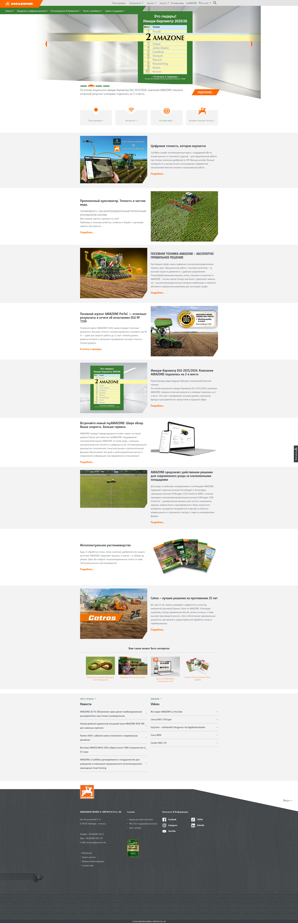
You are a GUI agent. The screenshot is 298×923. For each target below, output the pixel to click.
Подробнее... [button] (157, 173)
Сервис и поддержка (114, 11)
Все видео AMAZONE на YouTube (166, 711)
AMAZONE (155, 699)
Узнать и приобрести (92, 11)
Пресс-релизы (87, 699)
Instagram (172, 825)
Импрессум (87, 853)
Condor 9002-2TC (159, 743)
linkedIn (200, 825)
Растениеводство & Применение (65, 11)
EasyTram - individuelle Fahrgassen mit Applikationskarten (178, 727)
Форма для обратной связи (141, 819)
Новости (9, 11)
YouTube (172, 831)
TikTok (200, 819)
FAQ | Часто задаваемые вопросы (143, 823)
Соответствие (87, 865)
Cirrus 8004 (156, 735)
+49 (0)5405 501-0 (96, 834)
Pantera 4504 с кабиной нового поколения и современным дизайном (108, 737)
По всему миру (177, 3)
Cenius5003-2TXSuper (161, 719)
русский (204, 3)
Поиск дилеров (118, 3)
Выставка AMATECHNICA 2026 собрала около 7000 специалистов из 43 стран (113, 749)
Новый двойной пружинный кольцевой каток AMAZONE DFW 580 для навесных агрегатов (112, 725)
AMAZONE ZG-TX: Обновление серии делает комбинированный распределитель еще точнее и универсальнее (111, 713)
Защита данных (89, 857)
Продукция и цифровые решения (31, 11)
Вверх (286, 800)
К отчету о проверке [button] (91, 349)
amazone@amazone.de (96, 842)
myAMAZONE (191, 3)
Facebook (172, 819)
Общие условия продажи (93, 861)
